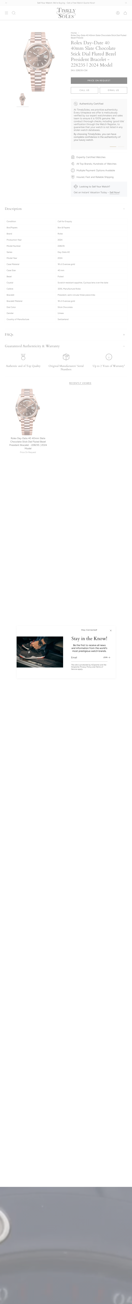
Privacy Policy (86, 667)
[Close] (110, 630)
